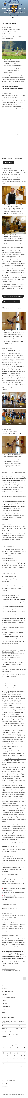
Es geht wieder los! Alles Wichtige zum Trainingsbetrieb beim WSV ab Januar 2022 (14, 528)
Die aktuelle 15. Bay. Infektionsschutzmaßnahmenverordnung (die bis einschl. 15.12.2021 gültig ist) (13, 707)
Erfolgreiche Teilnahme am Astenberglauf (12, 1029)
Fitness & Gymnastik (7, 991)
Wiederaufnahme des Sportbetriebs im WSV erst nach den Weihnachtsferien (13, 686)
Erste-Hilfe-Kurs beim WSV (11, 350)
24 (3, 1061)
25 (7, 1061)
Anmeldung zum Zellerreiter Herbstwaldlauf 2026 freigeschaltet (11, 31)
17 (3, 1058)
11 (7, 1055)
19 (10, 1058)
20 (14, 1058)
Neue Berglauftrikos (7, 1031)
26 (10, 1061)
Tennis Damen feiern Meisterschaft (11, 1026)
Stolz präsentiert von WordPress (16, 1094)
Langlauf (4, 1000)
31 (3, 1063)
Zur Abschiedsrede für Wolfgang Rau (13, 296)
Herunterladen (8, 162)
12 (10, 1055)
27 (14, 1061)
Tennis (4, 1012)
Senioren (4, 1009)
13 (14, 1055)
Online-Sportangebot (10, 904)
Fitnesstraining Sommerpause (12, 308)
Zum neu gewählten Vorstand (11, 301)
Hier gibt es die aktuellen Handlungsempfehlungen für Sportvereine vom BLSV (13, 897)
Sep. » (21, 1066)
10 (3, 1055)
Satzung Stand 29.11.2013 (8, 1080)
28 (17, 1061)
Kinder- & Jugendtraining (8, 997)
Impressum (5, 1086)
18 (7, 1058)
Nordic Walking (6, 1006)
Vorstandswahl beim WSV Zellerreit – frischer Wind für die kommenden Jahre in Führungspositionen (14, 172)
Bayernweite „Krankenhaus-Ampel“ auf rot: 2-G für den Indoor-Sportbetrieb (14, 917)
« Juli (7, 1066)
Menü (14, 17)
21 (17, 1058)
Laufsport (4, 1003)
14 (17, 1055)
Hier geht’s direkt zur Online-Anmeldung (12, 88)
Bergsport (4, 988)
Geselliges (5, 994)
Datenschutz (5, 1083)
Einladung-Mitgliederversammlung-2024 (12, 158)
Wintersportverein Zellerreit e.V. (13, 9)
